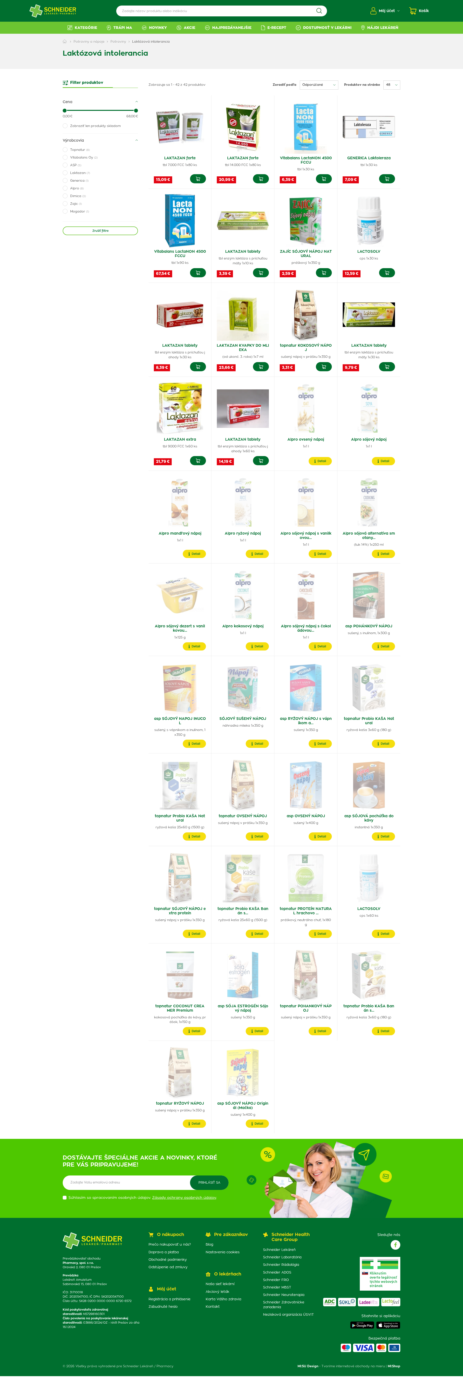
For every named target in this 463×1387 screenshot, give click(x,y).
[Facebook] (395, 1245)
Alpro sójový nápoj (369, 439)
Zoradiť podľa (284, 84)
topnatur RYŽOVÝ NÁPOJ (180, 1103)
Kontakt (213, 1306)
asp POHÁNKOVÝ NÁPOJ (368, 626)
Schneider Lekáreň (279, 1250)
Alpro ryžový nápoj (243, 533)
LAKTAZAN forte (180, 158)
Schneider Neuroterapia (283, 1295)
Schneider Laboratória (282, 1257)
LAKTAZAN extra (180, 439)
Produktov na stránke (362, 84)
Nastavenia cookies (222, 1252)
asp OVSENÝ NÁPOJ (306, 816)
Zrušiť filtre (100, 230)
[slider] (64, 110)
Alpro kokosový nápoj (243, 626)
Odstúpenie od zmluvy (168, 1267)
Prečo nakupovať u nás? (170, 1244)
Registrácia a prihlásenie (170, 1299)
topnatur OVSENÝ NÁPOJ (243, 816)
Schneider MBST (277, 1287)
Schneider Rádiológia (281, 1265)
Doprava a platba (164, 1252)
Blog (209, 1244)
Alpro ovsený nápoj (305, 439)
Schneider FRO (276, 1280)
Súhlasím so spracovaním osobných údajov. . (142, 1198)
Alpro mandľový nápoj (180, 533)
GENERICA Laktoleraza (369, 158)
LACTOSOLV (368, 251)
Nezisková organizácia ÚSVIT (288, 1314)
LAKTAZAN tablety (242, 251)
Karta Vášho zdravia (223, 1299)
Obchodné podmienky (168, 1259)
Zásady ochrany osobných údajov (184, 1198)
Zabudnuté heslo (163, 1306)
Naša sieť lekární (220, 1284)
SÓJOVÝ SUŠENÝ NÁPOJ (242, 719)
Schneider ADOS (277, 1272)
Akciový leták (217, 1292)
